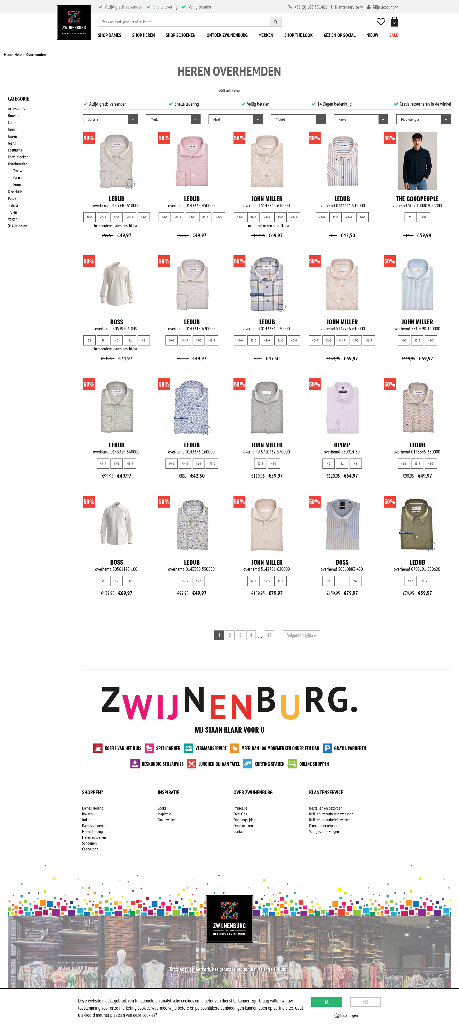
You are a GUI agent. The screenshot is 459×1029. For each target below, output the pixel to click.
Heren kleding (92, 831)
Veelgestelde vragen (324, 831)
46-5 (431, 463)
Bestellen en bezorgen (325, 808)
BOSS (116, 321)
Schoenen (89, 843)
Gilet (11, 129)
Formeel (19, 184)
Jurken (86, 819)
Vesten (13, 219)
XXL (424, 217)
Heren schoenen (94, 837)
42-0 (335, 217)
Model (280, 119)
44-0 (185, 463)
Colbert (13, 122)
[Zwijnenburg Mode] (229, 919)
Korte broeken (18, 156)
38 (89, 340)
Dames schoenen (94, 825)
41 (130, 340)
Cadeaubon (90, 848)
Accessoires (16, 108)
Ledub (117, 198)
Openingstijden (244, 819)
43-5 (144, 217)
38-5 (89, 217)
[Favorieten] (381, 22)
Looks (162, 808)
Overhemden (17, 163)
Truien (12, 212)
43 (355, 463)
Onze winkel (167, 819)
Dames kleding (92, 808)
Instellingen (348, 1015)
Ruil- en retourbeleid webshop (331, 813)
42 (143, 340)
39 (103, 340)
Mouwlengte (410, 119)
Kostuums (15, 150)
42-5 (117, 217)
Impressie (240, 808)
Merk (154, 119)
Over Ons (240, 813)
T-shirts (13, 205)
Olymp (342, 444)
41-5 (219, 217)
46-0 (240, 340)
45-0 (253, 340)
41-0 (349, 217)
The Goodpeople (417, 198)
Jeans (12, 143)
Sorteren (94, 119)
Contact (238, 831)
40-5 (103, 217)
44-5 (130, 217)
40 (116, 340)
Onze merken (243, 825)
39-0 (212, 463)
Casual (18, 177)
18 (269, 635)
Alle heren (19, 225)
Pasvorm (344, 119)
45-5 (205, 217)
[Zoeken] (276, 22)
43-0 (322, 217)
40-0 (363, 217)
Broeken (14, 115)
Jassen (12, 136)
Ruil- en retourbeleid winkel (329, 819)
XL (410, 217)
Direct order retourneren (326, 825)
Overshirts (15, 191)
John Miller (267, 198)
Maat (216, 119)
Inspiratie (164, 813)
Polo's (12, 198)
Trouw (17, 170)
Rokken (87, 813)
